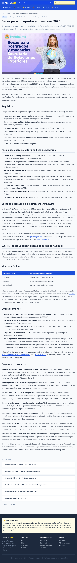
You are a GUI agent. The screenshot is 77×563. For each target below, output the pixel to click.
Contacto (62, 545)
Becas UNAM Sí (40, 355)
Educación (56, 7)
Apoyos (26, 7)
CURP (22, 543)
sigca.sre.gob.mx (35, 236)
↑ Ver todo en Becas (8, 504)
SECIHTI (72, 294)
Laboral (36, 7)
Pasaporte (24, 545)
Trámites (7, 7)
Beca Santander (45, 543)
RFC (22, 540)
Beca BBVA (43, 540)
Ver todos (24, 548)
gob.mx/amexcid (43, 239)
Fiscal (46, 7)
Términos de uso (64, 543)
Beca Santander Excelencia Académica (16, 355)
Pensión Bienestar (46, 545)
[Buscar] (51, 3)
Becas (17, 7)
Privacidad (62, 540)
